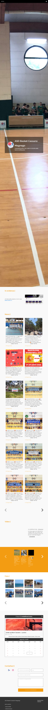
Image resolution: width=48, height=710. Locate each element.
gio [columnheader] (29, 641)
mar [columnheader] (18, 641)
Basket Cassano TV (8, 300)
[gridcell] (7, 644)
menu (2, 1)
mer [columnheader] (24, 641)
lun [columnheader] (13, 641)
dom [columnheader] (7, 641)
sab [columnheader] (40, 641)
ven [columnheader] (35, 641)
